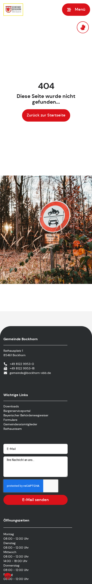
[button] (76, 9)
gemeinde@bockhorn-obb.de (30, 373)
